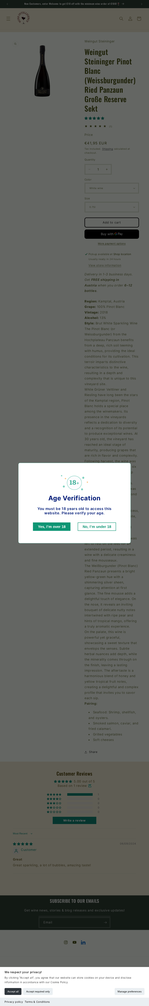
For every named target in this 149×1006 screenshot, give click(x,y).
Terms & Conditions (37, 1001)
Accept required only (38, 991)
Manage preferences (130, 991)
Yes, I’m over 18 (52, 527)
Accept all (13, 991)
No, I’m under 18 (97, 527)
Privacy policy (14, 1001)
